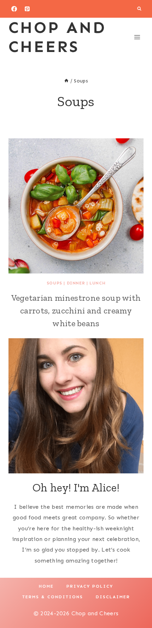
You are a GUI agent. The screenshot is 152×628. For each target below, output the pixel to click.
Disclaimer (113, 596)
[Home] (66, 81)
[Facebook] (14, 9)
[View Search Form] (139, 9)
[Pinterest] (27, 9)
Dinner (76, 283)
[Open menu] (137, 36)
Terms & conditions (52, 596)
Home (46, 586)
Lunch (97, 283)
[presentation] (76, 205)
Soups (54, 283)
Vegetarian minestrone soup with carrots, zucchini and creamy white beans (76, 310)
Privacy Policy (89, 586)
